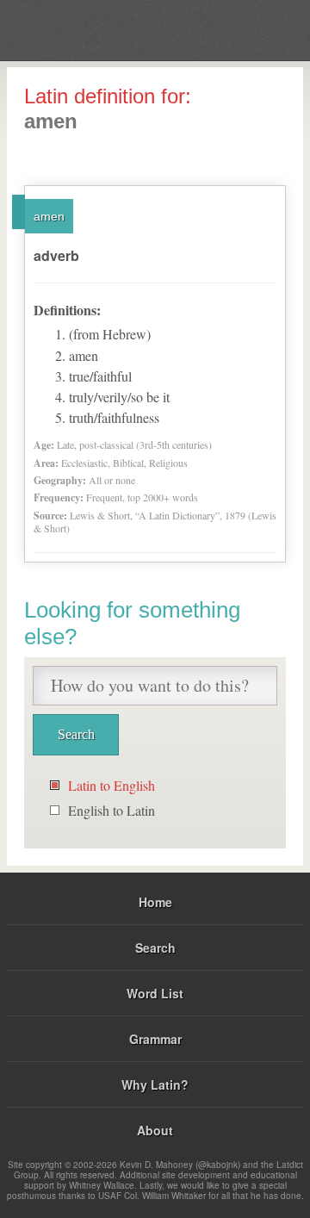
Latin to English (111, 785)
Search (155, 947)
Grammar (155, 1038)
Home (155, 901)
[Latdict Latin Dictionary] (253, 29)
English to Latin (111, 810)
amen (49, 216)
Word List (155, 993)
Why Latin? (155, 1084)
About (155, 1130)
